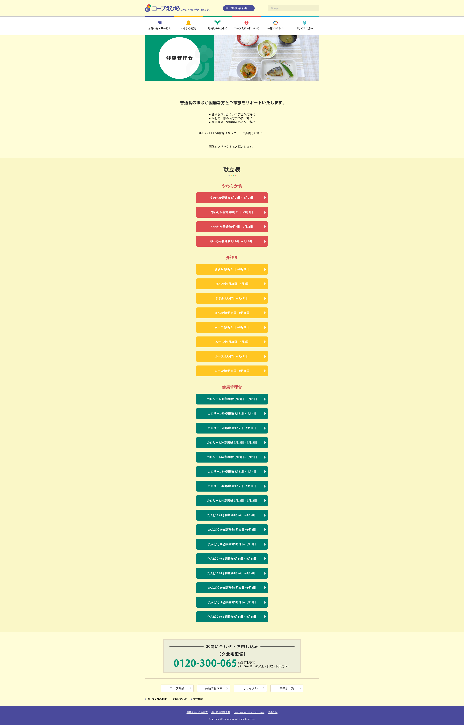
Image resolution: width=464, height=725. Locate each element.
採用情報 (198, 699)
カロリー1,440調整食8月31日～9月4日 (232, 471)
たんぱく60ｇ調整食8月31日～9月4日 (232, 587)
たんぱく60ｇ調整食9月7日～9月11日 (232, 602)
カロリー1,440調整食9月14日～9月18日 (232, 500)
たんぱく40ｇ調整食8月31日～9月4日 (232, 529)
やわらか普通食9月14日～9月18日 (232, 241)
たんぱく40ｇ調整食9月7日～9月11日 (232, 544)
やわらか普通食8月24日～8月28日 (232, 197)
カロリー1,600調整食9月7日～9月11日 (232, 428)
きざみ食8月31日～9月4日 (232, 283)
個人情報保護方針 (220, 712)
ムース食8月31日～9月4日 (232, 341)
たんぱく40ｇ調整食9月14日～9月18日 (232, 558)
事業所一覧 (287, 688)
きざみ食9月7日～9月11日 (232, 298)
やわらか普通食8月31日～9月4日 (232, 212)
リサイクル (250, 688)
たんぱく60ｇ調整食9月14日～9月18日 (232, 616)
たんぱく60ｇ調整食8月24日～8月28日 (232, 573)
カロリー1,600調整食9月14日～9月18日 (232, 442)
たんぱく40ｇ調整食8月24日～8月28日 (232, 515)
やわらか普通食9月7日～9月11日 (232, 226)
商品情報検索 (213, 688)
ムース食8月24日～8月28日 (232, 327)
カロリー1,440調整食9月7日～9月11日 (232, 486)
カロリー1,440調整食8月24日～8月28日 (232, 457)
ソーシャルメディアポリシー (249, 712)
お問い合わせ (239, 8)
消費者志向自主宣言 (197, 712)
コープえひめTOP (157, 699)
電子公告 (272, 712)
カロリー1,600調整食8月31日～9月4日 (232, 413)
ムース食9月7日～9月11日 (232, 356)
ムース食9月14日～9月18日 (232, 370)
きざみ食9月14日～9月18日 (232, 312)
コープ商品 (177, 688)
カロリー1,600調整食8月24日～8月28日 (232, 399)
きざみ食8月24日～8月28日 (232, 269)
